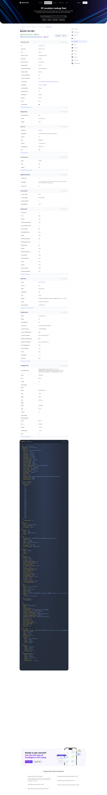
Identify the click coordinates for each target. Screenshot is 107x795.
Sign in (85, 2)
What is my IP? (48, 2)
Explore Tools (37, 761)
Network (75, 35)
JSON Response (77, 63)
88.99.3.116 (62, 19)
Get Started (28, 761)
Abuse (75, 54)
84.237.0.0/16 (34, 26)
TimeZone (76, 57)
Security (75, 50)
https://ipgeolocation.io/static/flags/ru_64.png (45, 476)
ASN (75, 38)
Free (59, 35)
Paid (65, 35)
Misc (75, 44)
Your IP (44, 19)
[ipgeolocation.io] (24, 3)
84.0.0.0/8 (28, 26)
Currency (76, 47)
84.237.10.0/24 (41, 26)
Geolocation (76, 32)
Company (76, 41)
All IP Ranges (22, 26)
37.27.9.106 (55, 19)
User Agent (76, 60)
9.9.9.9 (49, 19)
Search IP (76, 29)
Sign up (78, 2)
